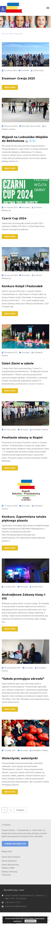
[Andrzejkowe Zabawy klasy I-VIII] (25, 570)
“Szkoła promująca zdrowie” (23, 678)
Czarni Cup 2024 (14, 218)
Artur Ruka (39, 70)
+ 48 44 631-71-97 (13, 902)
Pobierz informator (15, 844)
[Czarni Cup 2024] (25, 191)
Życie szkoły (35, 126)
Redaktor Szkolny (9, 129)
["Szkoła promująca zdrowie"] (25, 651)
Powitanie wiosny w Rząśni (22, 437)
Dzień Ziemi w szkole (18, 363)
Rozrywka (25, 70)
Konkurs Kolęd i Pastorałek (22, 286)
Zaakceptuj (30, 921)
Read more (9, 87)
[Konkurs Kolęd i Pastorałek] (25, 259)
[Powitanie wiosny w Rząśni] (25, 413)
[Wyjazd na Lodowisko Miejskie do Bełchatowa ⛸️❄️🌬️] (25, 110)
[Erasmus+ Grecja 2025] (25, 54)
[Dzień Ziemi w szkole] (25, 336)
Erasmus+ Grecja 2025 (18, 78)
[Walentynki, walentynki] (25, 733)
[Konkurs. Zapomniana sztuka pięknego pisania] (25, 490)
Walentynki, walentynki (20, 758)
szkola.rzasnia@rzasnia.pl (16, 906)
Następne (20, 810)
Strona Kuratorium (9, 861)
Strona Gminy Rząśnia (11, 857)
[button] (3, 9)
